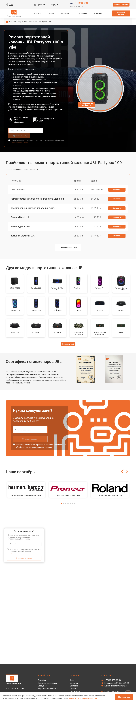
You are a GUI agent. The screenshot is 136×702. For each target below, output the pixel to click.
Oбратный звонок (121, 13)
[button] (122, 471)
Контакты (98, 13)
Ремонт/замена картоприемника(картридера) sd (37, 198)
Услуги (36, 13)
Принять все (124, 697)
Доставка (83, 13)
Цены (51, 13)
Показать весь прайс (68, 247)
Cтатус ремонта (121, 4)
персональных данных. (19, 142)
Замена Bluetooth (19, 217)
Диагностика (17, 189)
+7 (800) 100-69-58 (81, 3)
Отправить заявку (19, 136)
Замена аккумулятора (22, 235)
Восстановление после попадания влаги (32, 208)
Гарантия (65, 13)
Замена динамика (20, 226)
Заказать (117, 190)
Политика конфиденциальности (83, 698)
